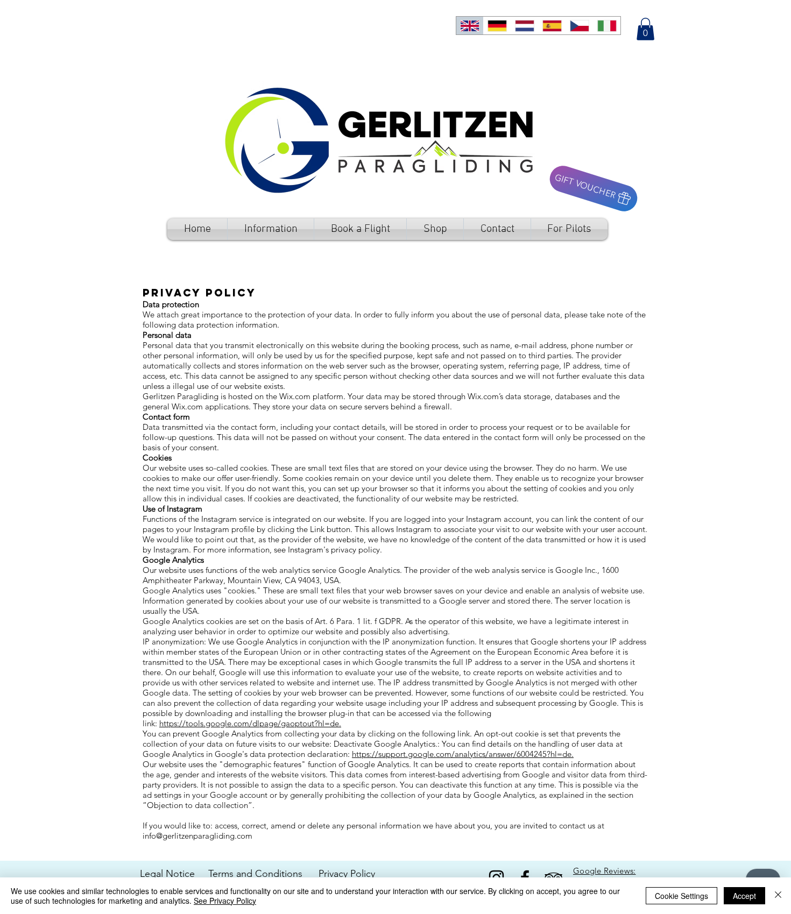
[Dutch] (524, 25)
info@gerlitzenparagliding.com (197, 836)
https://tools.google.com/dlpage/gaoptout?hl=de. (250, 723)
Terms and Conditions (256, 874)
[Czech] (579, 25)
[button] (645, 29)
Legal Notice (167, 874)
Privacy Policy (347, 874)
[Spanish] (552, 25)
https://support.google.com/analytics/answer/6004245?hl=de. (463, 754)
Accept (744, 895)
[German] (497, 25)
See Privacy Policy (225, 900)
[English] (469, 25)
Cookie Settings (681, 895)
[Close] (778, 895)
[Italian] (606, 25)
